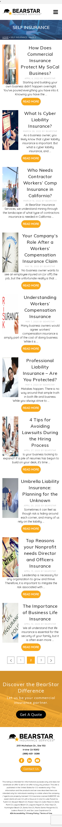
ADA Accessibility (17, 813)
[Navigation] (56, 12)
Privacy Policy (32, 813)
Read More (31, 101)
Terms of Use (46, 813)
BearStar (49, 78)
